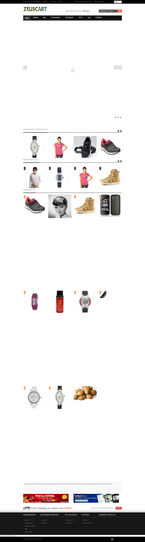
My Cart (45, 1)
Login (60, 1)
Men (44, 17)
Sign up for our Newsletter (98, 508)
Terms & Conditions (30, 526)
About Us (27, 520)
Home (27, 18)
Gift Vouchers (87, 523)
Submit (119, 508)
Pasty (81, 17)
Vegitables (69, 17)
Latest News (28, 532)
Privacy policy (29, 523)
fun (89, 17)
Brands (85, 520)
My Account (26, 1)
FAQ (26, 529)
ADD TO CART (35, 155)
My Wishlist (36, 1)
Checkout (53, 1)
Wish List (69, 523)
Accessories (55, 17)
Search (87, 11)
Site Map (44, 523)
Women (35, 17)
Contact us (44, 520)
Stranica (98, 17)
